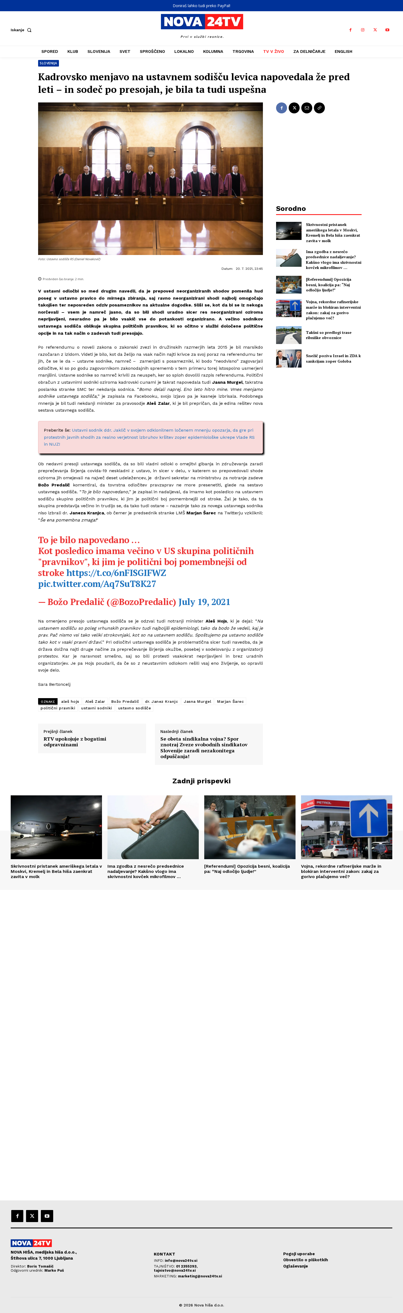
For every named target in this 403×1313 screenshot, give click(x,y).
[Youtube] (387, 30)
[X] (375, 30)
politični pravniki (58, 708)
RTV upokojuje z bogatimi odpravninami (75, 742)
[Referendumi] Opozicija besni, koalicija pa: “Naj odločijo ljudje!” (328, 285)
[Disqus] (201, 964)
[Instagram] (363, 30)
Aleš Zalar (95, 701)
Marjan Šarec (230, 701)
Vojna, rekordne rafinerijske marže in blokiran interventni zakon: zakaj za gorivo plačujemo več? (333, 309)
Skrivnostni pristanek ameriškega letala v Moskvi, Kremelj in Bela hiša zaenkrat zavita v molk (333, 232)
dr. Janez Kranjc (161, 701)
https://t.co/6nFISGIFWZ (116, 572)
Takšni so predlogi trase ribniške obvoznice (328, 335)
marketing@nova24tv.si (200, 1276)
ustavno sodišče (134, 708)
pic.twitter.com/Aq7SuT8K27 (97, 583)
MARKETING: (166, 1276)
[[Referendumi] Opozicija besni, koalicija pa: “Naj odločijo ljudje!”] (289, 285)
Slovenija (48, 63)
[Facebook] (350, 30)
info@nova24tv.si (181, 1260)
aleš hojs (70, 701)
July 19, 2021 (204, 601)
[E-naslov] (306, 107)
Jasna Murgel (197, 701)
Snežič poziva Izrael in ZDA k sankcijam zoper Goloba (333, 358)
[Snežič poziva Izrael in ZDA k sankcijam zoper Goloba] (289, 358)
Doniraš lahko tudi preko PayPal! (201, 5)
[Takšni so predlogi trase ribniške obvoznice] (289, 335)
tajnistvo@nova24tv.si (175, 1270)
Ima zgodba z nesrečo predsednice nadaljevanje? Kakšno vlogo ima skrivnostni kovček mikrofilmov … (333, 259)
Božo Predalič (125, 701)
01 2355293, (187, 1266)
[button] (22, 30)
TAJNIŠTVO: (165, 1266)
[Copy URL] (319, 107)
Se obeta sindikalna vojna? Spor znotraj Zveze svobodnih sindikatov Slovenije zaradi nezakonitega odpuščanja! (204, 747)
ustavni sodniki (96, 708)
